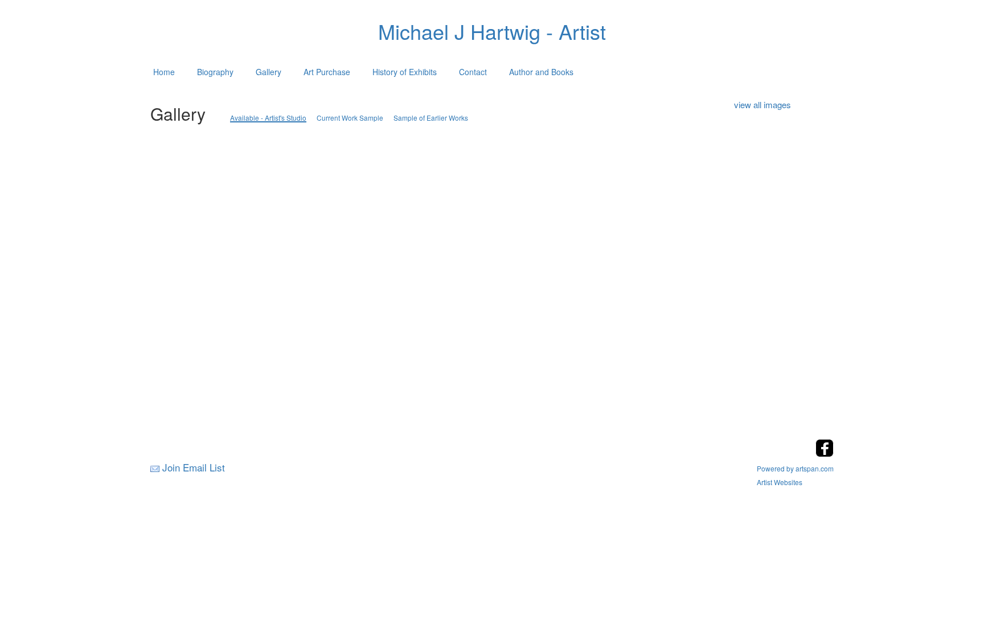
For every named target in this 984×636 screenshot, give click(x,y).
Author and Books (541, 71)
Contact (473, 71)
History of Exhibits (404, 71)
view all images (762, 104)
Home (164, 71)
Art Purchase (327, 71)
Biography (215, 71)
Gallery (268, 71)
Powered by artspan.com (795, 468)
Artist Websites (779, 482)
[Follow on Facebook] (824, 453)
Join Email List (193, 467)
